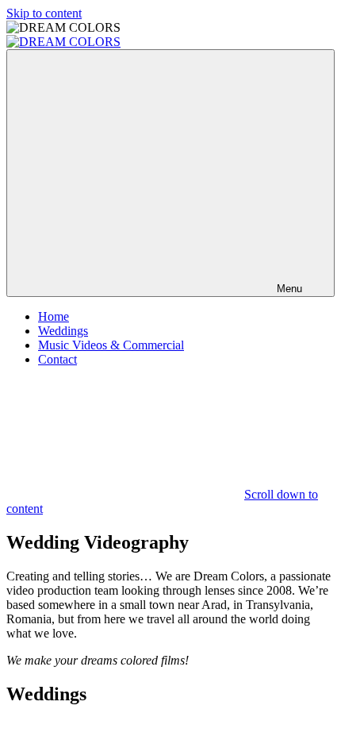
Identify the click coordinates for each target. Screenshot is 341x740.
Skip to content (44, 13)
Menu (289, 289)
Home (53, 316)
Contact (57, 359)
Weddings (63, 330)
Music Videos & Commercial (111, 345)
